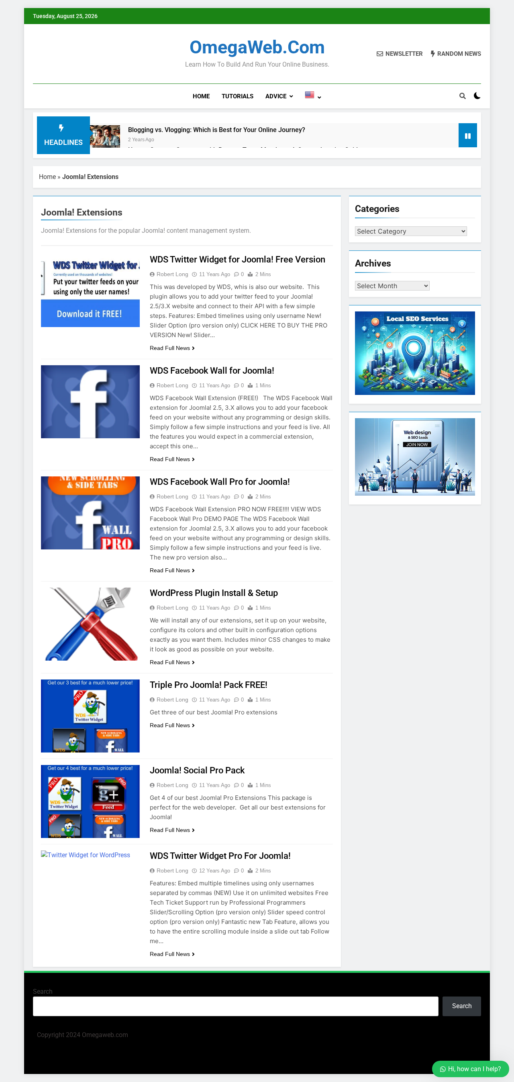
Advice (275, 96)
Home (201, 96)
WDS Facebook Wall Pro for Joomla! (220, 482)
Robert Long (172, 274)
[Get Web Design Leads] (415, 493)
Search (43, 991)
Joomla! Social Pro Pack (197, 770)
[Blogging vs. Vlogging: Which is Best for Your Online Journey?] (105, 140)
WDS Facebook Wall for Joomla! (212, 371)
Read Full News (170, 348)
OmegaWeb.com (257, 47)
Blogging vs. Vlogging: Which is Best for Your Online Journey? (216, 130)
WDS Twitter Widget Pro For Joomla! (220, 856)
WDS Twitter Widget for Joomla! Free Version (237, 259)
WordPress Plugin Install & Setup (214, 593)
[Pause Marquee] (468, 135)
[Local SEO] (415, 393)
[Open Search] (462, 96)
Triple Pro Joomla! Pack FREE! (208, 685)
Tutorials (237, 96)
